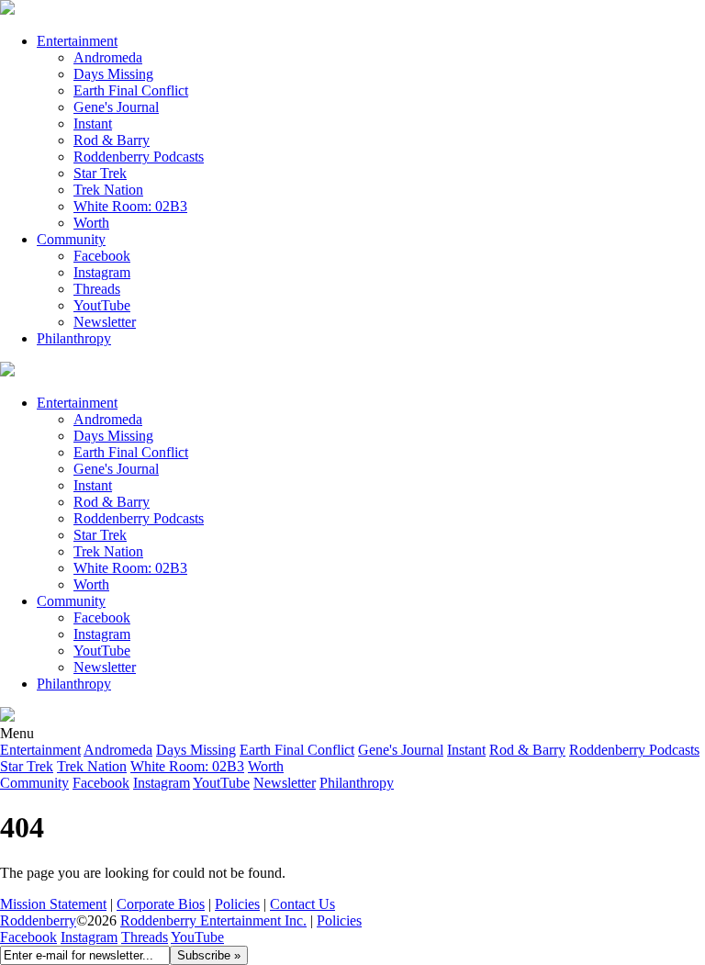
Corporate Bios (161, 904)
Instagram (101, 272)
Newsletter (104, 322)
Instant (92, 123)
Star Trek (100, 173)
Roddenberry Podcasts (138, 156)
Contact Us (302, 904)
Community (71, 239)
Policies (237, 904)
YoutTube (101, 305)
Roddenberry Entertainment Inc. (213, 920)
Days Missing (113, 74)
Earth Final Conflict (130, 90)
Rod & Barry (111, 140)
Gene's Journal (116, 107)
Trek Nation (108, 189)
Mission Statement (53, 904)
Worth (91, 222)
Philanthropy (74, 338)
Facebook (101, 256)
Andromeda (107, 57)
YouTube (197, 937)
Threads (96, 289)
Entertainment (77, 41)
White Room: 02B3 (130, 206)
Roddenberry (38, 920)
